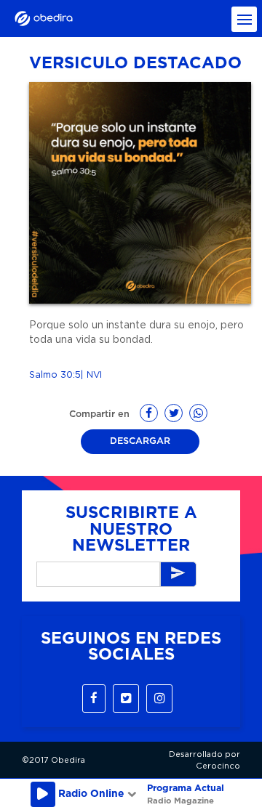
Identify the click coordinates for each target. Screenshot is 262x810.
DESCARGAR (140, 441)
